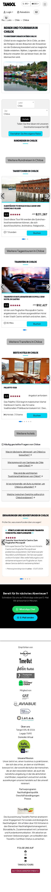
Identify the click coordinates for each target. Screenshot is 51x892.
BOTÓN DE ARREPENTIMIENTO (25, 871)
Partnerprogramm (27, 789)
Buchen (37, 233)
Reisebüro (24, 12)
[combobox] (25, 104)
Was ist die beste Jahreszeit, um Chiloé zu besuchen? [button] (25, 453)
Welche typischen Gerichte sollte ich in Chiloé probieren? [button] (25, 496)
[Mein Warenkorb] (6, 18)
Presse (27, 798)
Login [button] (9, 12)
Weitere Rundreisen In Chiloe (25, 160)
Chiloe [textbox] (7, 114)
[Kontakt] (36, 12)
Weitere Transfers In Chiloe (25, 341)
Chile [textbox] (20, 105)
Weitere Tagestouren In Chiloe (25, 251)
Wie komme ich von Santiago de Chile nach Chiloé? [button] (25, 464)
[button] (2, 196)
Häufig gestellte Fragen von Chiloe (22, 444)
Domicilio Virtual (25, 737)
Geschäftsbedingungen (27, 795)
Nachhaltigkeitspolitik (27, 792)
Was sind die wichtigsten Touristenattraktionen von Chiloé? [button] (24, 475)
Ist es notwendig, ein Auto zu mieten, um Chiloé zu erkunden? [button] (25, 485)
